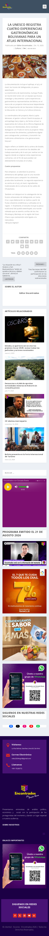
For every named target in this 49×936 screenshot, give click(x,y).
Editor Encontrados (24, 45)
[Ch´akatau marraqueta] (24, 406)
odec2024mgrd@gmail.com (21, 758)
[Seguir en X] (20, 915)
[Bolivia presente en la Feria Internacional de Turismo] (24, 439)
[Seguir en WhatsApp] (34, 915)
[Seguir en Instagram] (24, 915)
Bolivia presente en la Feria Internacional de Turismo (24, 455)
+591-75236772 (17, 768)
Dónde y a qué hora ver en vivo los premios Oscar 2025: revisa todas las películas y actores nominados (22, 348)
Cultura (18, 48)
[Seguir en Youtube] (29, 915)
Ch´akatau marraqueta (16, 421)
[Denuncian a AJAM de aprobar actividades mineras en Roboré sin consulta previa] (24, 368)
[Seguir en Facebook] (15, 915)
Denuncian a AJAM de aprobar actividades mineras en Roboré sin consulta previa (21, 385)
